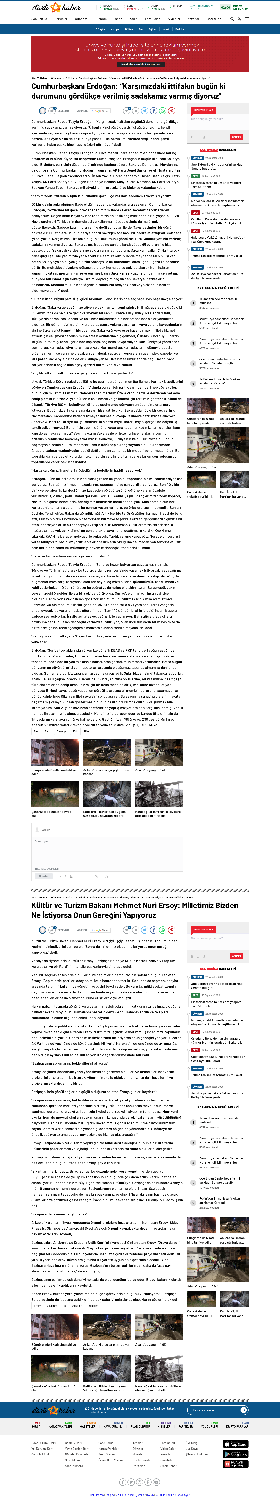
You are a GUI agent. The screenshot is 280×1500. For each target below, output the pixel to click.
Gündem (81, 19)
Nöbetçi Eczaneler (77, 1454)
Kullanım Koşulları (165, 1495)
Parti (47, 731)
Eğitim (152, 29)
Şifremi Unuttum (197, 1454)
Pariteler (186, 1425)
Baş (36, 731)
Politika (179, 29)
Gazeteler (214, 19)
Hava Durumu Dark (43, 1443)
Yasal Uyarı (184, 1495)
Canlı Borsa (105, 1443)
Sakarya (61, 731)
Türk (75, 731)
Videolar (174, 19)
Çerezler (141, 1495)
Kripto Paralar (237, 1425)
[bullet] (87, 876)
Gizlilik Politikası (124, 1495)
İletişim (109, 1495)
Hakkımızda (97, 1495)
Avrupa (115, 29)
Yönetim (93, 1305)
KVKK (150, 1495)
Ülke (86, 731)
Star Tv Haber (39, 78)
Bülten (129, 29)
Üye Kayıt (192, 1448)
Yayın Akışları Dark (77, 1448)
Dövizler (138, 1448)
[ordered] (81, 876)
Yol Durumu (209, 1425)
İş (65, 1305)
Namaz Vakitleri (60, 1425)
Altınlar (138, 1443)
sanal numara (74, 1466)
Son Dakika (39, 19)
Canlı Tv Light (40, 1454)
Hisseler (164, 1425)
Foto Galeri (153, 19)
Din (141, 29)
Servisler (61, 19)
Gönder (44, 876)
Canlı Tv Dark (73, 1443)
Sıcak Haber (168, 1466)
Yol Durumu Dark (42, 1448)
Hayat (166, 29)
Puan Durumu (140, 1425)
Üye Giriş (191, 1443)
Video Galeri (168, 1448)
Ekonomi (101, 19)
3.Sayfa (100, 29)
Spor (118, 19)
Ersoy (37, 1305)
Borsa (35, 1425)
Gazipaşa (52, 1305)
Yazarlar (193, 19)
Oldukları (77, 1305)
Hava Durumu (113, 1425)
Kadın (133, 19)
